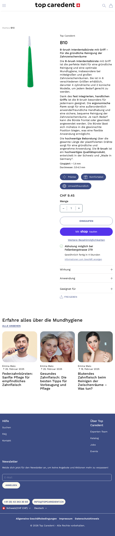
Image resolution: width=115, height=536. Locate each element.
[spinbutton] (71, 208)
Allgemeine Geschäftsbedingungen (36, 518)
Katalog (94, 438)
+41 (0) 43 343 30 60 (16, 501)
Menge (64, 201)
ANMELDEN (11, 485)
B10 (13, 28)
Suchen (6, 427)
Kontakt (6, 440)
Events (94, 451)
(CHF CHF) (17, 508)
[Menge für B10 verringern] (63, 208)
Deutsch (39, 508)
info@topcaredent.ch (49, 501)
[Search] (104, 5)
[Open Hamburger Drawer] (4, 5)
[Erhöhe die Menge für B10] (79, 208)
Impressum (65, 518)
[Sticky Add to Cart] (103, 528)
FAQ (4, 434)
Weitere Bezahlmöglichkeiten (86, 239)
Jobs (93, 444)
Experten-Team (99, 431)
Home (5, 28)
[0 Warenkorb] (111, 5)
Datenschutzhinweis (87, 518)
